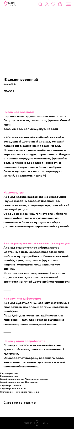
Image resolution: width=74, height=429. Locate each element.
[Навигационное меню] (68, 4)
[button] (40, 4)
